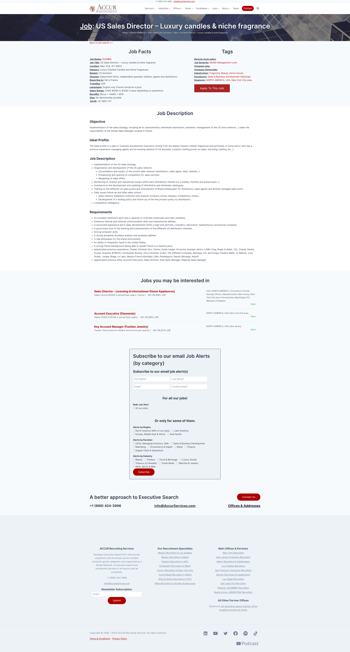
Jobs (175, 32)
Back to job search (99, 42)
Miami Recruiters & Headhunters (233, 561)
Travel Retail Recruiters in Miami (175, 574)
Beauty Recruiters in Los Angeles (175, 552)
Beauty (224, 73)
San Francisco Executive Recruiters (233, 570)
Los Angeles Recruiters (233, 566)
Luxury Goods (189, 459)
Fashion (151, 459)
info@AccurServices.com (184, 1)
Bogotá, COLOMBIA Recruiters (233, 587)
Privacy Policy (119, 638)
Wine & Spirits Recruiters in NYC (175, 579)
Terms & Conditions (100, 638)
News (236, 8)
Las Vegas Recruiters (233, 579)
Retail (180, 446)
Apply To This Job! (212, 88)
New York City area (162, 32)
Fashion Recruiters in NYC (175, 561)
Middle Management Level (223, 62)
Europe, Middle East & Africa (150, 434)
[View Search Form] (257, 8)
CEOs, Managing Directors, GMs (152, 443)
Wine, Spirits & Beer (145, 466)
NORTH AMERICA (138, 32)
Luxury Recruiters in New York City (175, 570)
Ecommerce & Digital (161, 446)
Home (125, 32)
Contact (247, 8)
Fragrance (215, 73)
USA (150, 32)
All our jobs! (141, 408)
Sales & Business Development (189, 443)
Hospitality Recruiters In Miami (175, 566)
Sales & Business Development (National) (229, 76)
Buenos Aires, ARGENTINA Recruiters (233, 592)
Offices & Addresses (244, 506)
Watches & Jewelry (188, 463)
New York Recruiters (233, 552)
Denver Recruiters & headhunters (233, 574)
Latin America (181, 430)
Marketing (140, 446)
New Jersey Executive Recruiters (233, 557)
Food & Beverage (168, 459)
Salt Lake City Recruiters (233, 583)
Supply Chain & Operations (149, 450)
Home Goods (236, 73)
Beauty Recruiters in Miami (175, 557)
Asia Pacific (176, 434)
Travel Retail (167, 463)
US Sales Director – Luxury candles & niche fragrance (204, 32)
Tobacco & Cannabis (146, 463)
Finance (191, 446)
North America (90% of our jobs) (152, 430)
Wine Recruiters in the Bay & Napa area (175, 583)
